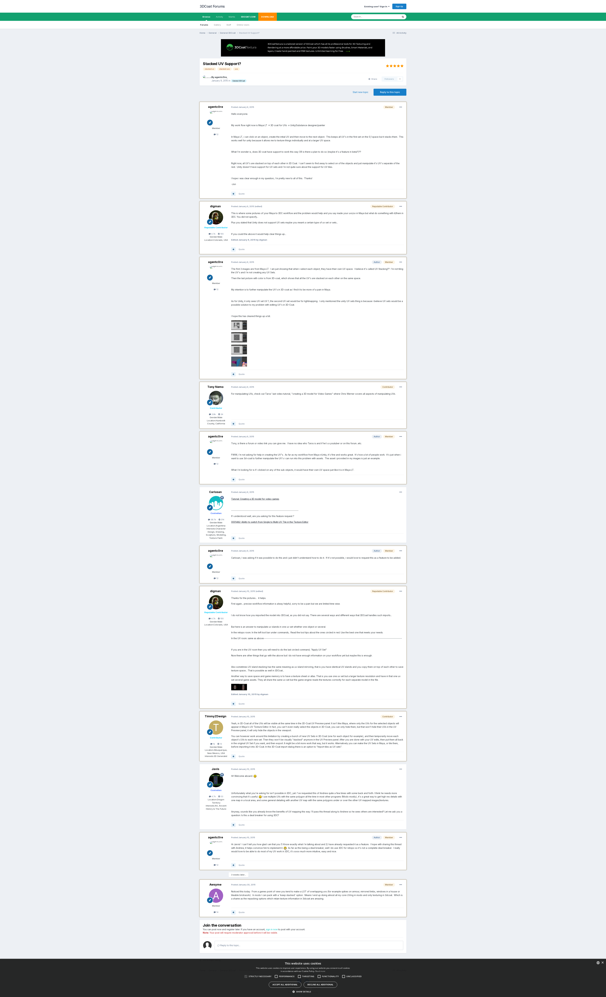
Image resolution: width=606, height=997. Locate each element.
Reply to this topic (390, 92)
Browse (206, 16)
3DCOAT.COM (248, 16)
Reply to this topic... (230, 945)
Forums (204, 25)
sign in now (272, 929)
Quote (242, 193)
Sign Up (399, 6)
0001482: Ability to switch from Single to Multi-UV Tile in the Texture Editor (269, 522)
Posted (242, 107)
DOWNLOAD (267, 16)
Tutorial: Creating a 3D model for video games (255, 499)
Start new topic (360, 92)
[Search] (402, 16)
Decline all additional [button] (320, 984)
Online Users (243, 25)
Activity (219, 16)
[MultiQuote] (233, 194)
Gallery (217, 25)
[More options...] (401, 107)
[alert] (303, 978)
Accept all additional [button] (285, 984)
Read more (320, 971)
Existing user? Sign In (376, 6)
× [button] (602, 962)
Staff (228, 25)
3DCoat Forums (212, 6)
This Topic (390, 16)
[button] (303, 991)
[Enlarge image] (255, 776)
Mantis (232, 16)
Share (373, 79)
